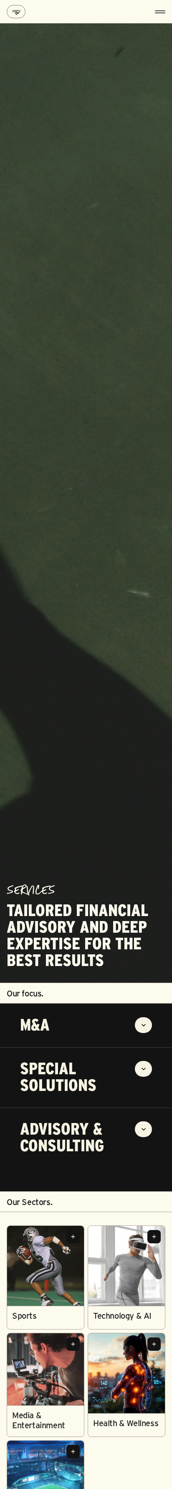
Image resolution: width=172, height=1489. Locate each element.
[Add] (73, 1236)
